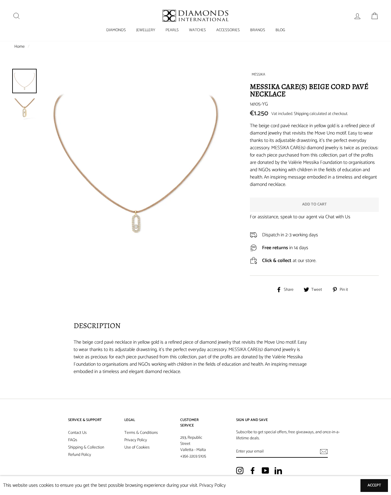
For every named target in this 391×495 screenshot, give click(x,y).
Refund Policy (79, 454)
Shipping (301, 113)
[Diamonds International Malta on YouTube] (265, 470)
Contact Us (77, 432)
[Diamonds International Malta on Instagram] (239, 470)
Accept (374, 485)
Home (19, 46)
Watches (197, 30)
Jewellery (145, 30)
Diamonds (116, 30)
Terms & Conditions (141, 432)
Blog (280, 30)
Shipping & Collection (86, 447)
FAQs (72, 440)
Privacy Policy (135, 440)
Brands (257, 30)
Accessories (228, 30)
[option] (135, 162)
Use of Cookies (137, 447)
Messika (258, 74)
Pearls (172, 30)
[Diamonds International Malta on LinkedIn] (278, 470)
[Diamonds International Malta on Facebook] (252, 470)
